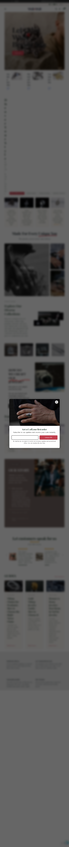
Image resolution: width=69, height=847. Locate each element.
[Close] (56, 402)
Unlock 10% (48, 437)
